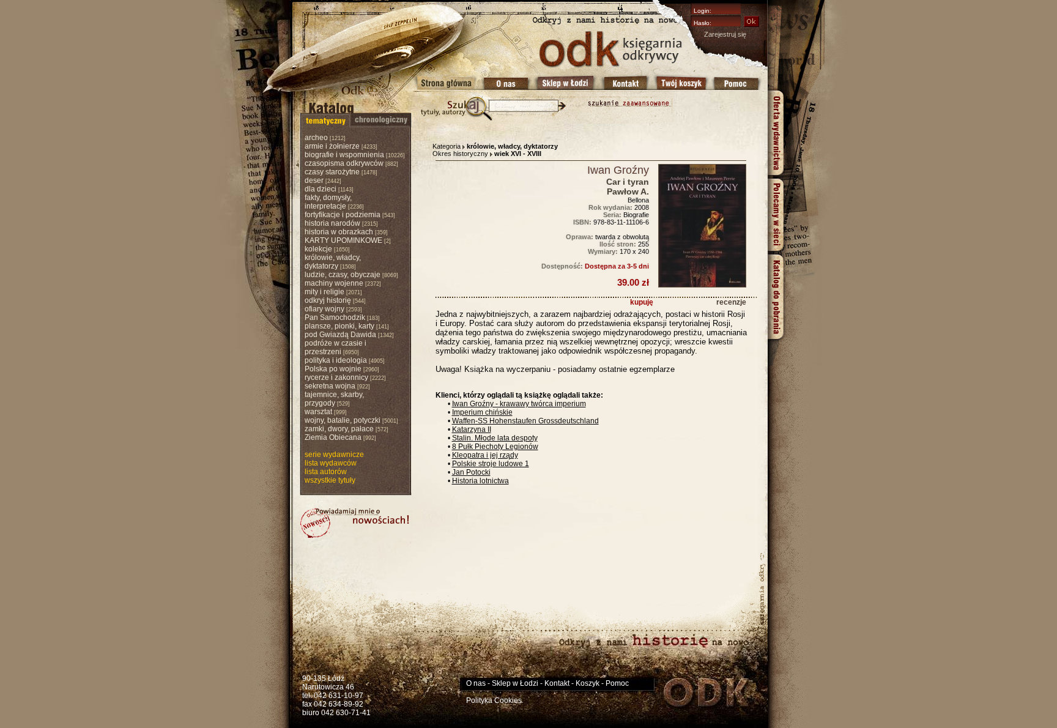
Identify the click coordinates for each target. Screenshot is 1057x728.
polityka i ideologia (336, 360)
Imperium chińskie (482, 412)
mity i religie (324, 292)
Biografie (636, 214)
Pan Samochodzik (335, 317)
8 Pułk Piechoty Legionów (495, 446)
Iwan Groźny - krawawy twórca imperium (519, 403)
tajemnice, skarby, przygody (334, 398)
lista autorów (326, 471)
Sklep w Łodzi (515, 683)
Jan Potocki (471, 472)
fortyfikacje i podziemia (342, 214)
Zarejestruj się (725, 34)
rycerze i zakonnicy (336, 377)
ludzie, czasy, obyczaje (342, 274)
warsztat (318, 411)
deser (314, 180)
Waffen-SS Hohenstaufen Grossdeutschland (525, 421)
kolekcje (318, 249)
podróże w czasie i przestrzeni (335, 347)
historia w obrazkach (339, 232)
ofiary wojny (324, 309)
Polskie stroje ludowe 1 (490, 463)
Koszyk (587, 683)
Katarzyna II (471, 429)
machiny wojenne (334, 283)
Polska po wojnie (333, 369)
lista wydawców (331, 463)
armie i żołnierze (332, 146)
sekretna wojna (330, 386)
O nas (476, 683)
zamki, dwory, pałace (339, 429)
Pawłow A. (628, 191)
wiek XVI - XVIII (517, 153)
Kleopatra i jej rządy (485, 455)
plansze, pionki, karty (339, 326)
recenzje (731, 302)
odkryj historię (328, 300)
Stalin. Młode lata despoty (495, 438)
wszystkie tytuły (330, 480)
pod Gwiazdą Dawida (340, 334)
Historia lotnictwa (480, 481)
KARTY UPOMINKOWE (343, 240)
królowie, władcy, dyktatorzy (333, 261)
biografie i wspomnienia (344, 154)
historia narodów (332, 223)
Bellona (638, 200)
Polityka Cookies (494, 700)
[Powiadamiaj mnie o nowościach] (355, 523)
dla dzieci (320, 189)
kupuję (641, 302)
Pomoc (617, 683)
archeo (316, 137)
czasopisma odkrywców (344, 163)
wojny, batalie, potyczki (342, 420)
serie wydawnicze (334, 454)
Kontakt (556, 683)
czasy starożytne (332, 172)
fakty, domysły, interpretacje (328, 201)
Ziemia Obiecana (333, 437)
